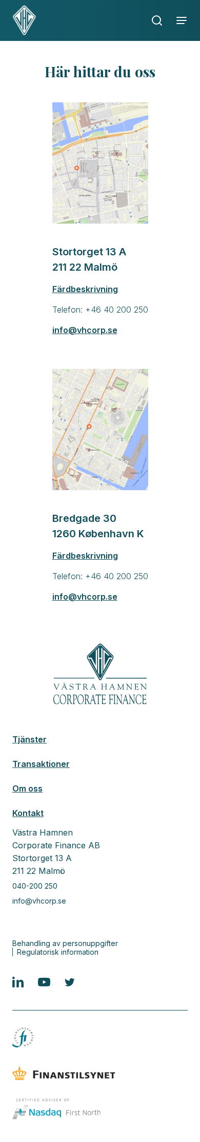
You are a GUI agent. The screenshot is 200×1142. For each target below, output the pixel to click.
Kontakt (28, 813)
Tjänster (29, 739)
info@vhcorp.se (39, 900)
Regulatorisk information (57, 952)
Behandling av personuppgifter (65, 943)
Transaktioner (41, 764)
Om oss (27, 788)
